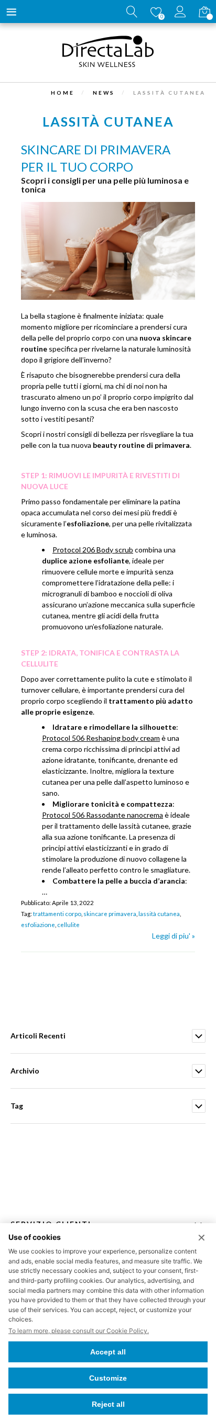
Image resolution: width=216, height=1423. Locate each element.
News (104, 92)
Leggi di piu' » (173, 935)
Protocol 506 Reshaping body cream (101, 737)
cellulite (68, 924)
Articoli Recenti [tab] (38, 1035)
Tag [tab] (16, 1105)
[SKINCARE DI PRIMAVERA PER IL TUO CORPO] (108, 296)
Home (62, 92)
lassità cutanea (159, 913)
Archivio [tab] (24, 1070)
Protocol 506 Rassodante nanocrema (102, 814)
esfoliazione (38, 924)
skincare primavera (109, 913)
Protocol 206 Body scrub (92, 549)
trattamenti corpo (57, 913)
